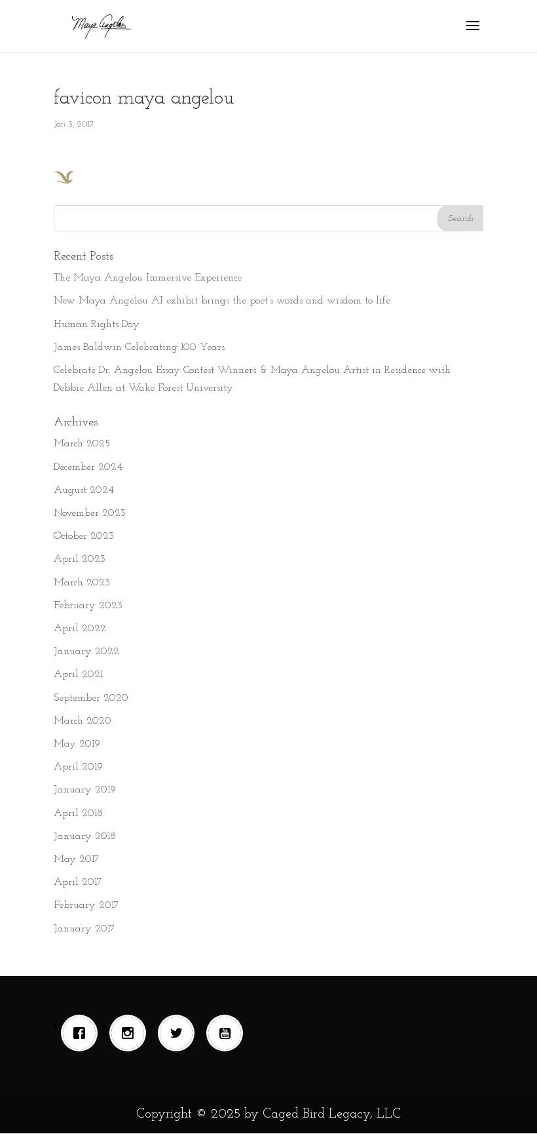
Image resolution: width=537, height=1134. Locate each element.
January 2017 (84, 929)
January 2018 (85, 836)
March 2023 (82, 582)
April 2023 (79, 559)
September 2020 (91, 698)
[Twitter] (179, 1033)
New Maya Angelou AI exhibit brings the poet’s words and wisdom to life (222, 301)
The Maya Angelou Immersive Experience (148, 278)
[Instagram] (131, 1033)
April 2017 (78, 882)
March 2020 (82, 721)
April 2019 (78, 767)
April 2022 (80, 628)
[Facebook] (82, 1033)
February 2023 (88, 605)
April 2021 (78, 674)
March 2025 (82, 444)
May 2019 (77, 744)
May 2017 (77, 859)
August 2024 (84, 490)
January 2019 (85, 790)
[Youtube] (228, 1033)
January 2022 (86, 651)
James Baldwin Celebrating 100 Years (139, 347)
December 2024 (88, 467)
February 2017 (86, 905)
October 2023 (84, 536)
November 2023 (90, 513)
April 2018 (78, 813)
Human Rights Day (96, 324)
